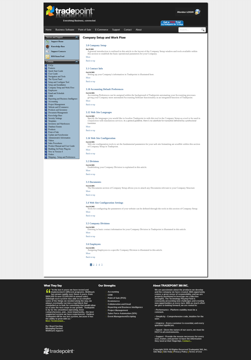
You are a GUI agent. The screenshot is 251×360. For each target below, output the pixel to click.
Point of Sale (53, 132)
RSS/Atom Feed (57, 56)
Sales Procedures (55, 143)
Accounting (53, 101)
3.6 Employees (93, 244)
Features (51, 68)
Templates (52, 121)
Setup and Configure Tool (58, 82)
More (88, 57)
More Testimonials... (55, 321)
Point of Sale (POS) (117, 298)
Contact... (187, 341)
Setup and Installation (57, 85)
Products (51, 129)
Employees (52, 90)
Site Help (167, 352)
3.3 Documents (93, 182)
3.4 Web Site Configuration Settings (104, 202)
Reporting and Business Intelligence (62, 99)
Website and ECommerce (58, 107)
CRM (50, 96)
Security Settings (55, 118)
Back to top (90, 61)
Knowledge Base (58, 46)
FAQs (50, 65)
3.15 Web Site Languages (99, 112)
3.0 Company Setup (96, 45)
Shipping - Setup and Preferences (61, 157)
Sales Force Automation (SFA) (122, 313)
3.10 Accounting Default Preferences (104, 89)
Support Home (57, 41)
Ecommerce (114, 301)
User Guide (53, 74)
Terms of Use (195, 352)
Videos (51, 140)
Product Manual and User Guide (61, 146)
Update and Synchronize (58, 135)
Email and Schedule (56, 93)
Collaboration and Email (119, 304)
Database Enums (55, 126)
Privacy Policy (180, 352)
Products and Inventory (57, 110)
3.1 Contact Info (94, 68)
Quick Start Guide (55, 71)
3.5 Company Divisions (98, 223)
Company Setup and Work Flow (61, 87)
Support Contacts (58, 51)
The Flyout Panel (55, 79)
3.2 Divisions (92, 161)
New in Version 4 (55, 151)
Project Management (56, 104)
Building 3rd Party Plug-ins (59, 149)
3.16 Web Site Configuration (100, 138)
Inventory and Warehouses (59, 124)
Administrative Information (59, 138)
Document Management (58, 112)
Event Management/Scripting (122, 316)
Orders (51, 154)
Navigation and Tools (57, 76)
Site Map (157, 352)
